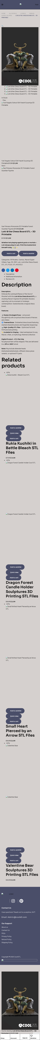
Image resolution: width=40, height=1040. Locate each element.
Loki (19, 262)
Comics (23, 13)
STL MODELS (18, 265)
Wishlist (33, 1038)
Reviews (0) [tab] (10, 279)
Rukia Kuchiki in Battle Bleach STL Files (22, 448)
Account (14, 1038)
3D (12, 262)
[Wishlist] (31, 1036)
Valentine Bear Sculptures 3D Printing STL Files (22, 870)
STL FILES (8, 265)
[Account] (12, 1036)
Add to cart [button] (14, 438)
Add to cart (11, 253)
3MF (15, 262)
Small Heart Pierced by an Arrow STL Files (20, 731)
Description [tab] (10, 274)
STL (3, 265)
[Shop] (2, 1036)
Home (3, 13)
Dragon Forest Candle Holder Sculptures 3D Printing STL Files (22, 589)
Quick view (14, 433)
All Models (13, 13)
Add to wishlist (28, 253)
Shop (2, 1038)
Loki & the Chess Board (29, 262)
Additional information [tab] (14, 276)
